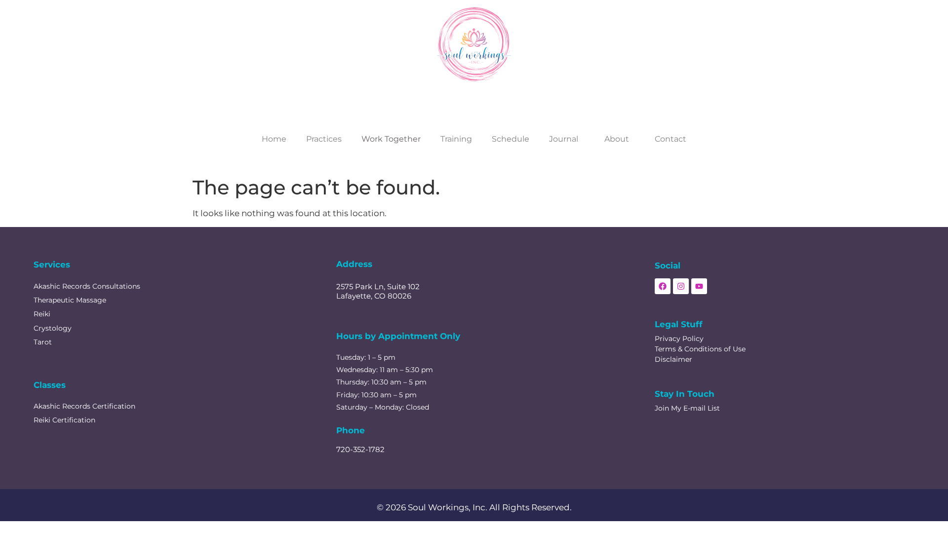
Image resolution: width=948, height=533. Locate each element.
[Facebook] (663, 286)
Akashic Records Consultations (87, 286)
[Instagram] (681, 286)
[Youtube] (699, 286)
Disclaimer (673, 359)
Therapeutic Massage (70, 300)
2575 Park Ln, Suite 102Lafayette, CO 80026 (378, 291)
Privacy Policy (679, 338)
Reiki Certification (64, 420)
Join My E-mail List (687, 408)
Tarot (43, 342)
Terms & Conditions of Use (700, 348)
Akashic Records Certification (84, 406)
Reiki (42, 313)
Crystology (53, 328)
